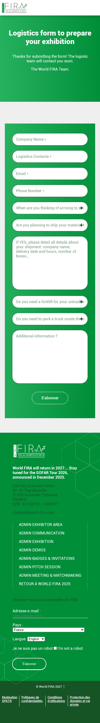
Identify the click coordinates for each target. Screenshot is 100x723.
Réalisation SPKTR (9, 699)
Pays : (18, 625)
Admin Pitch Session (39, 567)
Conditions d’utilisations (56, 699)
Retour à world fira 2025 (44, 584)
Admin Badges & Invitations (47, 558)
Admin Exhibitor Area (40, 524)
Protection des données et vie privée (80, 700)
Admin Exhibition (36, 541)
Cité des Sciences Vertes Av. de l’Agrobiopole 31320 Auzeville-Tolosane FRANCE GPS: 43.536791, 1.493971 (35, 494)
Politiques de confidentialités (32, 699)
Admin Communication (41, 533)
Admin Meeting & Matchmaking (50, 575)
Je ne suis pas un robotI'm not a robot (48, 648)
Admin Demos (32, 550)
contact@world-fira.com (34, 512)
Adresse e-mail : (27, 611)
